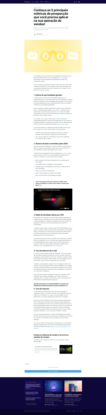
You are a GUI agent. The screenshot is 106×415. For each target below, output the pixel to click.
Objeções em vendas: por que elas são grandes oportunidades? (33, 398)
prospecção (65, 153)
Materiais (37, 1)
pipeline (63, 124)
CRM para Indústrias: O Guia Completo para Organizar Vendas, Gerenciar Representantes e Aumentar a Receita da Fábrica (33, 386)
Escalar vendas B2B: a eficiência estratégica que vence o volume (32, 393)
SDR (59, 110)
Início (33, 1)
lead (47, 310)
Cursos (41, 1)
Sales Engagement (57, 245)
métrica (58, 111)
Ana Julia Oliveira (50, 404)
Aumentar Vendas (37, 7)
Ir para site (46, 1)
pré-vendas (62, 77)
